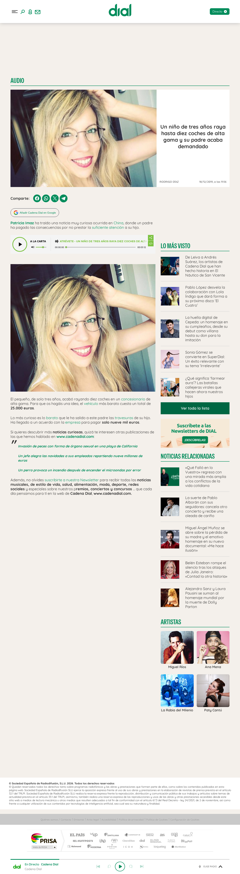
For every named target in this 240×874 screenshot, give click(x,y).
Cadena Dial (142, 840)
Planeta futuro (170, 840)
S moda (143, 846)
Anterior (98, 866)
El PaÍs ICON (127, 846)
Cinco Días (128, 840)
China (118, 223)
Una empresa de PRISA (43, 838)
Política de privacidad (131, 819)
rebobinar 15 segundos (109, 866)
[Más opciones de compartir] (151, 238)
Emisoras (79, 819)
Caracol (186, 835)
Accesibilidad (108, 819)
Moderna (93, 846)
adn (173, 835)
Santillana (112, 835)
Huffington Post (82, 840)
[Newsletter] (37, 12)
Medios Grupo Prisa (43, 847)
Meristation (178, 846)
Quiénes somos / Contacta (56, 819)
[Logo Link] (120, 10)
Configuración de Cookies (184, 819)
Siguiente (142, 866)
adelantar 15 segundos (131, 866)
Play (120, 866)
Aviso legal (93, 819)
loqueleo (160, 846)
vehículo (91, 403)
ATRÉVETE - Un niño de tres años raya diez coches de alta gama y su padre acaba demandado (104, 241)
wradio (113, 840)
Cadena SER (148, 835)
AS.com (160, 835)
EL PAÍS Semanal (156, 840)
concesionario (133, 399)
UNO (103, 840)
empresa (72, 422)
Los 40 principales (95, 835)
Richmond (74, 846)
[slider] (120, 859)
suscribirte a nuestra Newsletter (72, 480)
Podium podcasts (111, 846)
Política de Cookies (157, 819)
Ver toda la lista (195, 408)
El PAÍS (77, 835)
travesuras (124, 417)
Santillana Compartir (132, 835)
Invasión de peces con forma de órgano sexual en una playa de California (77, 446)
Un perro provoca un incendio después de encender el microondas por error (79, 470)
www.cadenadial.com (75, 436)
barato (52, 417)
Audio (17, 80)
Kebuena (183, 840)
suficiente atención (108, 227)
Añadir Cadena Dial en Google (38, 212)
